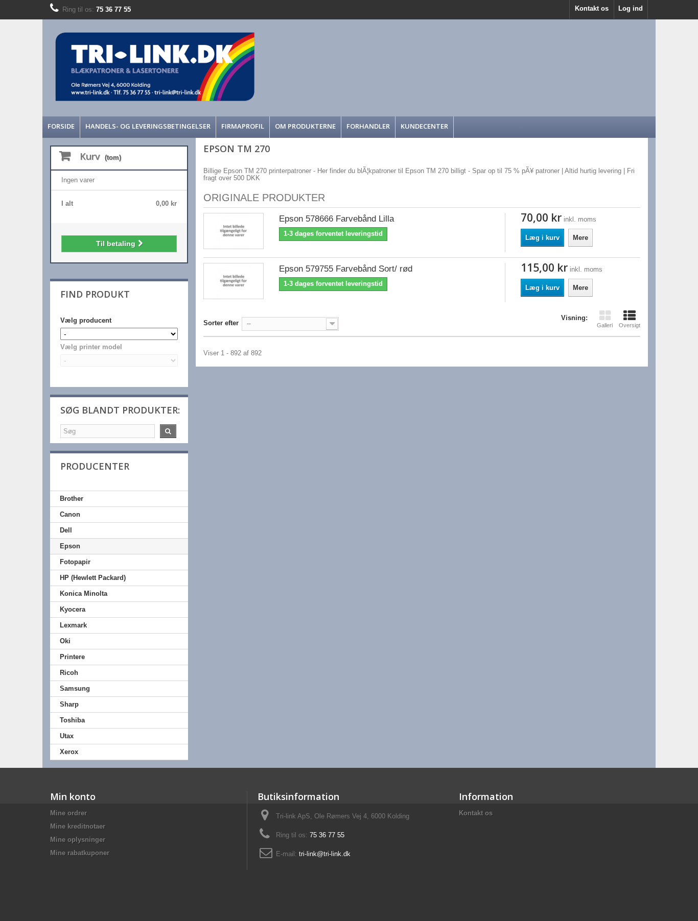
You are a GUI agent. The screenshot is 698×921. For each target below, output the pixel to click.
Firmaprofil (242, 126)
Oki (65, 641)
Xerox (69, 752)
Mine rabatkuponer (79, 853)
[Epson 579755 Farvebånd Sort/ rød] (233, 281)
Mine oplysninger (77, 839)
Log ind (630, 8)
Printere (72, 657)
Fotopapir (75, 562)
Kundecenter (424, 126)
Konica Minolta (83, 593)
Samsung (75, 688)
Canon (70, 514)
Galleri (605, 325)
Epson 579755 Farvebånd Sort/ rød (345, 269)
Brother (71, 498)
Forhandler (368, 126)
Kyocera (72, 609)
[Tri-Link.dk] (272, 66)
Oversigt (629, 325)
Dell (66, 530)
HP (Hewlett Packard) (93, 577)
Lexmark (73, 625)
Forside (61, 126)
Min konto (73, 796)
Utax (67, 736)
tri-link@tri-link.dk (325, 854)
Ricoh (69, 672)
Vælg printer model (91, 347)
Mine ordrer (68, 813)
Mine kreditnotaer (77, 826)
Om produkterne (305, 126)
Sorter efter (221, 323)
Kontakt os (592, 8)
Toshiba (72, 720)
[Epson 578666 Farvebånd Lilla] (233, 231)
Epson (70, 546)
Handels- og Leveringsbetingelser (148, 126)
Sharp (69, 704)
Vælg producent (85, 320)
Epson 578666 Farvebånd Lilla (336, 219)
